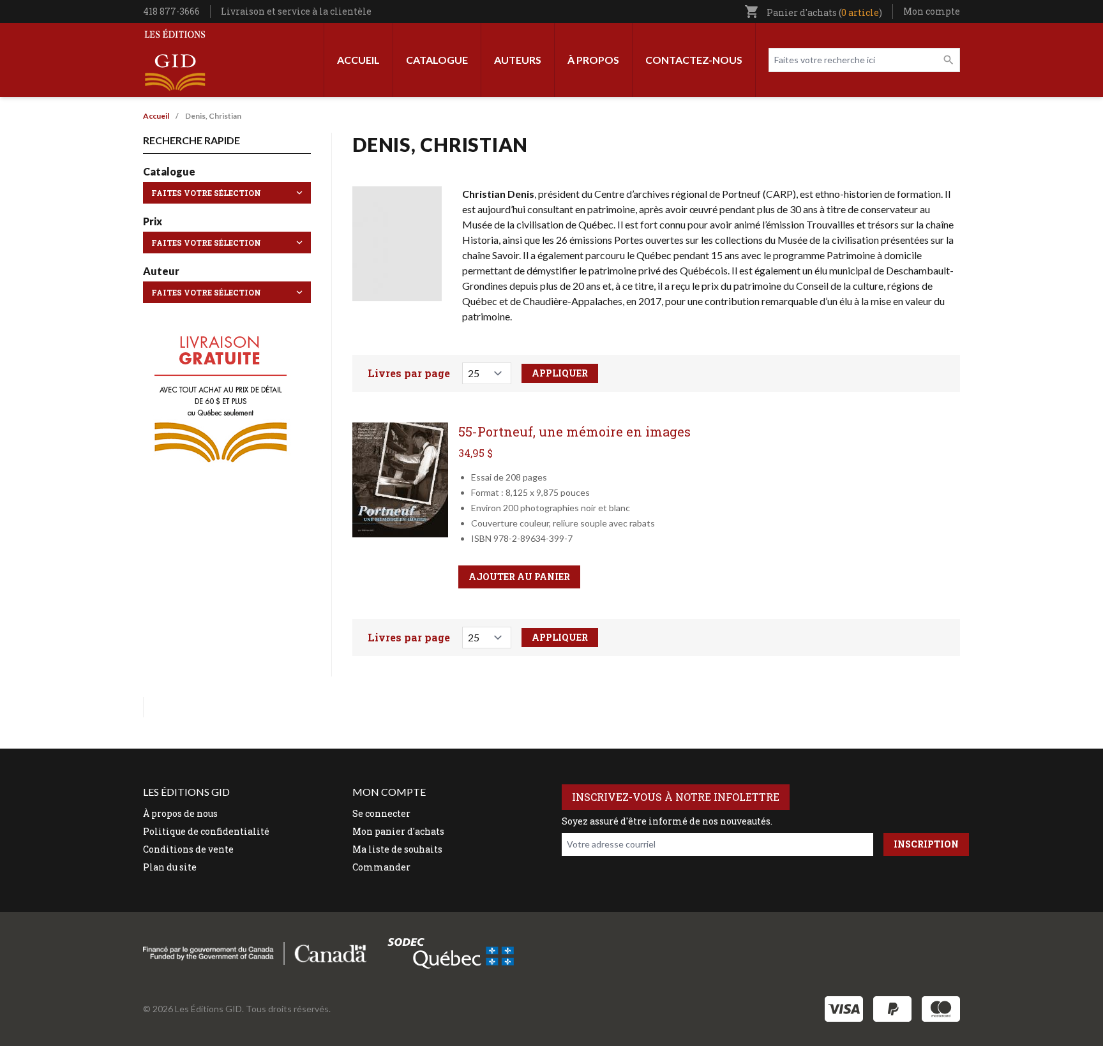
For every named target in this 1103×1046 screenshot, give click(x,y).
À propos (593, 60)
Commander (381, 867)
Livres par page (409, 373)
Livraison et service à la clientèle (296, 11)
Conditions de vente (188, 849)
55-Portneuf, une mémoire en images (574, 431)
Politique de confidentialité (206, 831)
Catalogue (437, 60)
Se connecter (381, 813)
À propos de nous (180, 813)
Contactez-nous (693, 60)
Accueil (358, 60)
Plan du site (170, 867)
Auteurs (517, 60)
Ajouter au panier (519, 577)
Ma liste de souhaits (397, 849)
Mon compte (931, 11)
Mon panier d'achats (398, 831)
